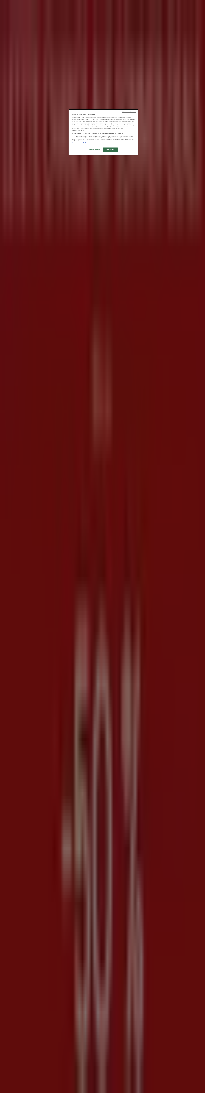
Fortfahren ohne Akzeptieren (129, 112)
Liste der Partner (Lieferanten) (81, 143)
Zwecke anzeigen (95, 149)
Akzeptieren (110, 149)
